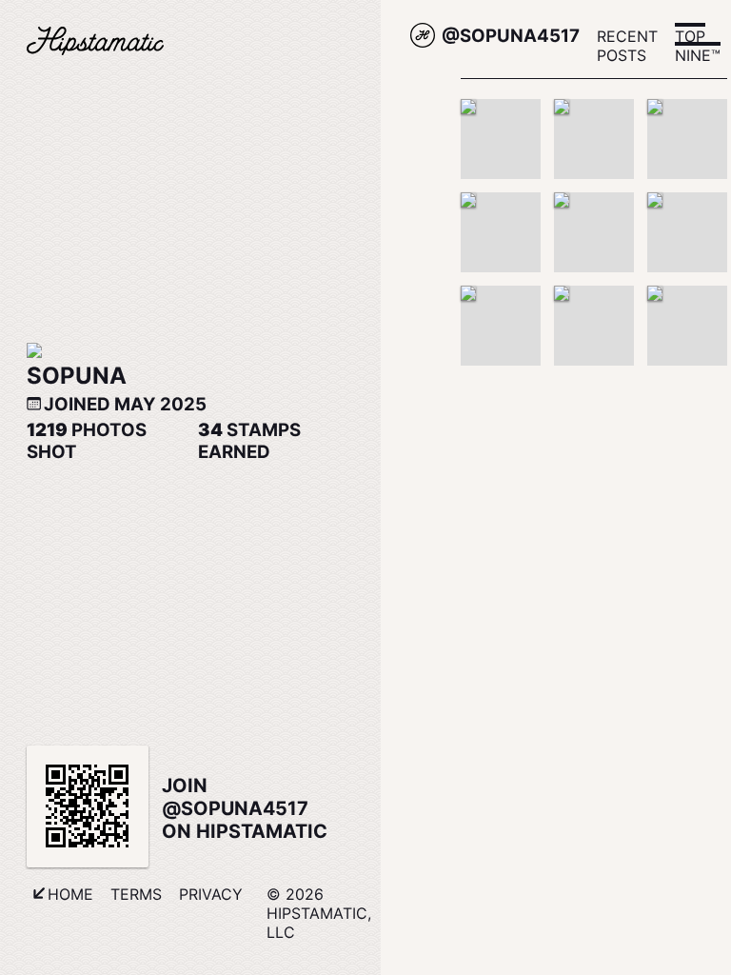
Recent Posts (627, 46)
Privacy (211, 894)
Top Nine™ (698, 46)
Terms (136, 894)
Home (70, 894)
